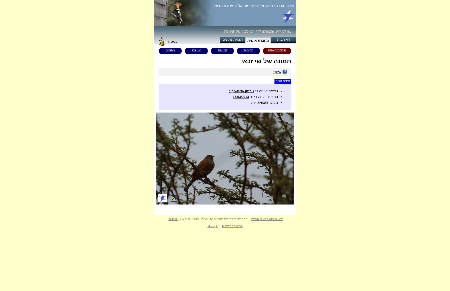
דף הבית (283, 39)
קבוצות (222, 50)
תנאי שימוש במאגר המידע (267, 219)
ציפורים (170, 50)
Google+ (213, 226)
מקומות (248, 50)
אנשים (196, 50)
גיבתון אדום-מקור (241, 91)
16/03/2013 (241, 97)
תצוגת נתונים (232, 39)
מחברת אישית (258, 40)
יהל (253, 102)
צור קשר (173, 219)
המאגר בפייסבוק (232, 226)
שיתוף (277, 72)
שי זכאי (251, 61)
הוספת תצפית (277, 50)
